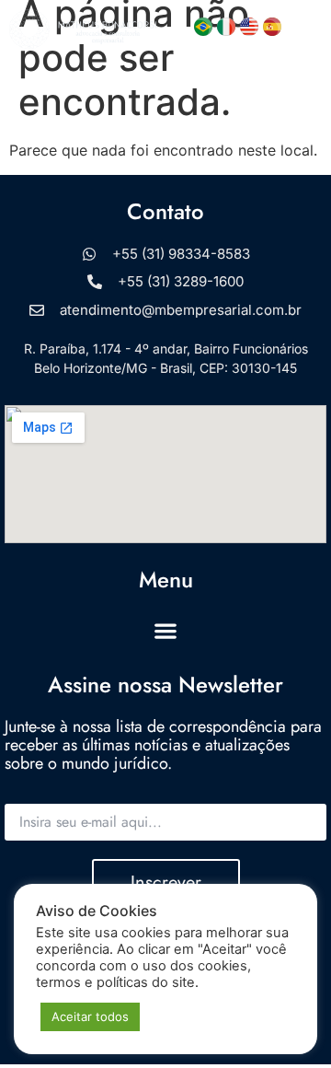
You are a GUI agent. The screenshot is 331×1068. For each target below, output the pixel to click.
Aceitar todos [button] (90, 1016)
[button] (307, 29)
